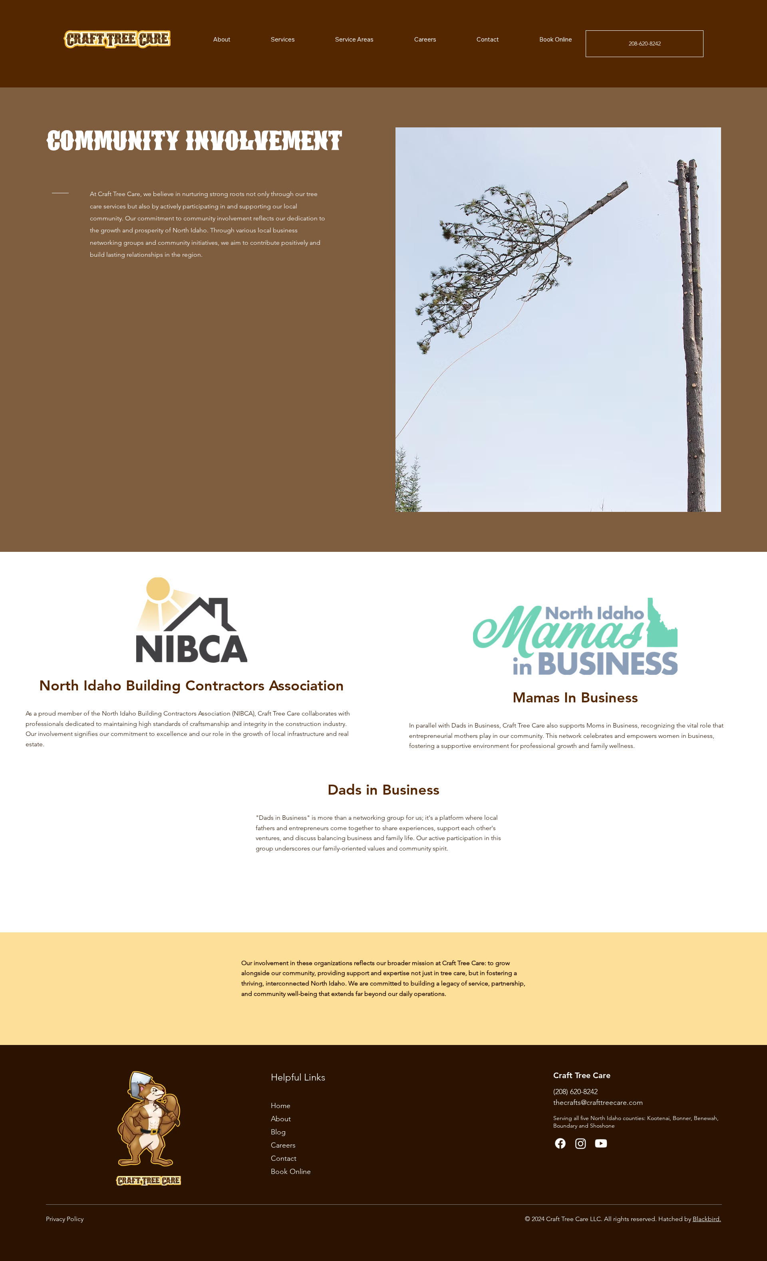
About (281, 1118)
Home (280, 1105)
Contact (283, 1158)
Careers (283, 1145)
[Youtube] (601, 1143)
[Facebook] (560, 1143)
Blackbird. (707, 1219)
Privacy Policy (64, 1219)
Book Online (291, 1171)
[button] (340, 39)
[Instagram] (581, 1143)
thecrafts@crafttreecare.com (598, 1102)
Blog (278, 1132)
